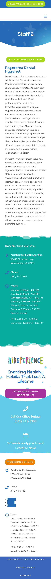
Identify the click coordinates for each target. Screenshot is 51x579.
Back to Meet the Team (25, 59)
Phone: (15, 272)
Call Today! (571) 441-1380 (27, 4)
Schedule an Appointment (25, 443)
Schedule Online (21, 462)
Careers (25, 575)
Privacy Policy (25, 567)
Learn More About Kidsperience (25, 393)
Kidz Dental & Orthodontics (26, 254)
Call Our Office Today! (25, 416)
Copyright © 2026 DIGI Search (25, 559)
